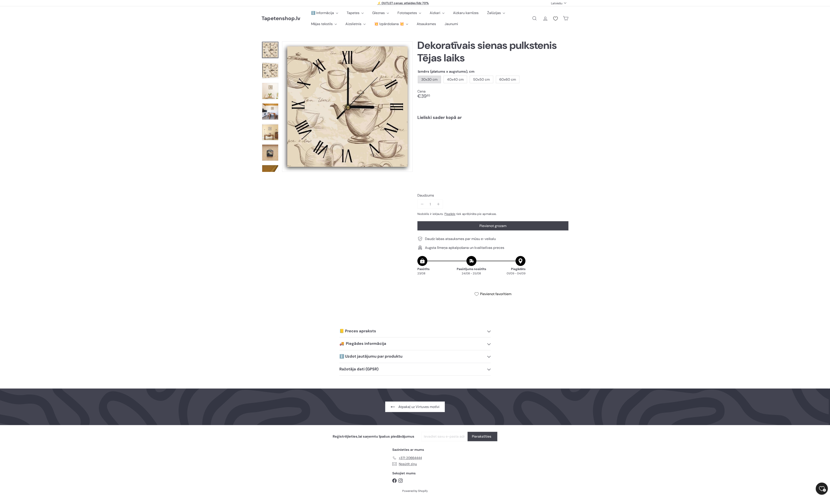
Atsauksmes (426, 24)
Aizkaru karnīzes (466, 13)
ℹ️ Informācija (323, 13)
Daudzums (425, 195)
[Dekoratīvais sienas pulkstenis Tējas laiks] (493, 138)
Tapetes (353, 13)
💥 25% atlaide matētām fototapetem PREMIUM (403, 3)
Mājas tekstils (322, 24)
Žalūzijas (494, 13)
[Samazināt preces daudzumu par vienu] (422, 204)
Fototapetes (407, 13)
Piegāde (449, 214)
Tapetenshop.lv (281, 18)
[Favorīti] (555, 18)
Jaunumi (451, 24)
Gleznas (379, 13)
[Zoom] (347, 107)
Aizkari (435, 13)
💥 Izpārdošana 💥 (389, 24)
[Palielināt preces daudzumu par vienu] (438, 204)
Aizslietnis (353, 24)
